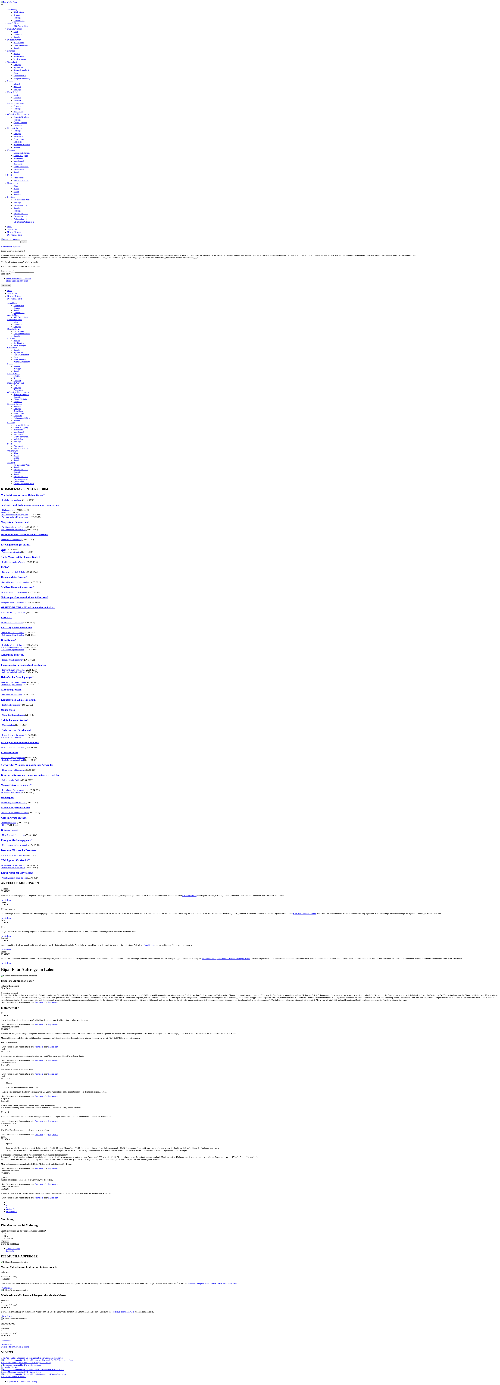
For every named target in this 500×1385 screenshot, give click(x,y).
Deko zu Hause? (9, 830)
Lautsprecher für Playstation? (17, 872)
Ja (5, 1233)
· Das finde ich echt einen (11, 695)
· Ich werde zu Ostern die (11, 792)
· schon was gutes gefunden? (13, 757)
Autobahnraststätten (22, 144)
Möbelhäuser (19, 169)
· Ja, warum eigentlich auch (12, 647)
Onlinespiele (7, 797)
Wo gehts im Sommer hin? (15, 522)
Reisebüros (18, 136)
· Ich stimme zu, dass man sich (13, 865)
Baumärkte (18, 164)
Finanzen (11, 51)
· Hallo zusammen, (9, 510)
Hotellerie (18, 142)
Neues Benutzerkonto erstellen (18, 278)
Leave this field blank (10, 1244)
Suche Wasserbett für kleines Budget (20, 557)
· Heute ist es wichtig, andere (13, 770)
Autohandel (18, 158)
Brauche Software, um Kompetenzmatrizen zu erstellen (30, 775)
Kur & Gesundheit (21, 70)
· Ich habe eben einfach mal (12, 760)
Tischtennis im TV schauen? (16, 730)
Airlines (17, 147)
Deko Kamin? (8, 640)
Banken (17, 53)
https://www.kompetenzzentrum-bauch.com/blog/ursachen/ (226, 958)
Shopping (11, 150)
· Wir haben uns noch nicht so (13, 529)
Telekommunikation (22, 45)
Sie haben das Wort (21, 200)
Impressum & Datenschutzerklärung (22, 1381)
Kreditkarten (19, 56)
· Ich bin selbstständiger (10, 705)
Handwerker (19, 42)
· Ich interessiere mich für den (13, 868)
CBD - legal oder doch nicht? (16, 627)
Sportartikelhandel (21, 180)
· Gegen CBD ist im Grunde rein (14, 602)
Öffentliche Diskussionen (24, 222)
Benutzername (7, 271)
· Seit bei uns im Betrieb (11, 780)
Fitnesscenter (19, 178)
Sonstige (17, 18)
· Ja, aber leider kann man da (13, 855)
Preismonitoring (20, 219)
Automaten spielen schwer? (15, 807)
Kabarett (17, 98)
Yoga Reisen (148, 945)
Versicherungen (20, 59)
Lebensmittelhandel (22, 153)
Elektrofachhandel (21, 167)
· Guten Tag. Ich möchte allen (13, 802)
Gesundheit (12, 62)
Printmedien (18, 111)
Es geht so (8, 1239)
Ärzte (16, 73)
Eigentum (17, 34)
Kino (16, 186)
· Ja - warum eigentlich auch (12, 650)
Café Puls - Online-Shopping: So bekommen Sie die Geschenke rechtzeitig (32, 1358)
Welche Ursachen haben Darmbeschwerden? (24, 534)
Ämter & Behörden (21, 117)
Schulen (17, 15)
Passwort (5, 274)
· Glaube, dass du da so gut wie (14, 878)
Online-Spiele (8, 709)
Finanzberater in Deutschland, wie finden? (23, 665)
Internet (10, 81)
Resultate (10, 1251)
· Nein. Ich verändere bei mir (13, 835)
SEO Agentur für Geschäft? (16, 860)
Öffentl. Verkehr (20, 122)
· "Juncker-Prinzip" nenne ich (13, 612)
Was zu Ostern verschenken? (16, 785)
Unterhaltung (12, 183)
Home (9, 227)
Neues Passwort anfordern (17, 281)
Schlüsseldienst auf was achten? (18, 587)
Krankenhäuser (20, 76)
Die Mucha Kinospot (9, 1367)
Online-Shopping (21, 155)
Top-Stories (12, 229)
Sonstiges (17, 37)
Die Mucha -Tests (14, 235)
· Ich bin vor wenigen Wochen (13, 562)
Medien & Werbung (15, 103)
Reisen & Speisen (14, 128)
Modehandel (19, 161)
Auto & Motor (13, 23)
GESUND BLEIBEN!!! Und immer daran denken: (28, 607)
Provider (17, 87)
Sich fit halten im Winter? (15, 720)
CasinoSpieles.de (189, 895)
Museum (17, 100)
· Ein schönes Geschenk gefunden (15, 790)
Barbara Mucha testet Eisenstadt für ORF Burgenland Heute (26, 1362)
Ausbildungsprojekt (11, 689)
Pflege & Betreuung (22, 78)
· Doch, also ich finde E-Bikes (13, 572)
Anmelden (39, 1002)
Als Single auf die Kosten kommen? (20, 742)
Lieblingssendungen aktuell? (16, 544)
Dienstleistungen (14, 40)
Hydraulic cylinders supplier (304, 913)
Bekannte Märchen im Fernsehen (18, 850)
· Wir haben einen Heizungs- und (14, 515)
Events (16, 191)
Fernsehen (18, 106)
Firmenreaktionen (21, 205)
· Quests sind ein (8, 725)
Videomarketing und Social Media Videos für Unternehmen (212, 1283)
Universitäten (19, 20)
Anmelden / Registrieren (11, 246)
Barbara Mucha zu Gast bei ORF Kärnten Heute (21, 1372)
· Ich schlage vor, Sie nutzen (12, 735)
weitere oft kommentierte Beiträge (15, 1347)
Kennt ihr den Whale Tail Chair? (18, 699)
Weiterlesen (7, 1288)
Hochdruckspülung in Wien (123, 1312)
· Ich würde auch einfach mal (13, 670)
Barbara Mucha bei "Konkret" (13, 1376)
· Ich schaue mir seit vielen (12, 622)
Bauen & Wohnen (14, 29)
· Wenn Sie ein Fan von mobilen (14, 813)
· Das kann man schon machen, (14, 682)
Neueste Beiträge (14, 232)
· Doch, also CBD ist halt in (12, 633)
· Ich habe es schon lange (11, 500)
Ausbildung (12, 9)
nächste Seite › (12, 1209)
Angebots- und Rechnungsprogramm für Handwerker (30, 505)
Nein (6, 1236)
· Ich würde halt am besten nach (14, 592)
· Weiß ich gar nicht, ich (11, 552)
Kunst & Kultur (13, 92)
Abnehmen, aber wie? (12, 654)
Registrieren (53, 1002)
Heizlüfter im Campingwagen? (17, 677)
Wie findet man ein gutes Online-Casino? (23, 495)
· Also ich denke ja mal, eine (12, 747)
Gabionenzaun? (9, 752)
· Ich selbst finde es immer (12, 660)
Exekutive (18, 125)
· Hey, (3, 512)
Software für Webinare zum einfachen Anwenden (27, 765)
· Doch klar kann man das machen (15, 582)
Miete (16, 31)
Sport (9, 175)
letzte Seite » (11, 1211)
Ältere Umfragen (13, 1248)
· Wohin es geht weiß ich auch (13, 527)
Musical (17, 95)
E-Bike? (5, 567)
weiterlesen (6, 900)
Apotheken (18, 67)
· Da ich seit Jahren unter (11, 539)
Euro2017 (6, 617)
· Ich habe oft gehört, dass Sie (13, 645)
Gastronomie (19, 139)
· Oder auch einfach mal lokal (13, 672)
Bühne (16, 189)
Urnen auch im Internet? (14, 577)
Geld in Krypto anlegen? (14, 817)
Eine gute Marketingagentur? (17, 840)
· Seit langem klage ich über (12, 635)
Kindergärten (19, 12)
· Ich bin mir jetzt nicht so (11, 685)
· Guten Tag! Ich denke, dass (13, 715)
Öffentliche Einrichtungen (18, 114)
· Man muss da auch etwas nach (14, 845)
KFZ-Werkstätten (21, 26)
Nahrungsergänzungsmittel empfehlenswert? (24, 597)
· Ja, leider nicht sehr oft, (11, 737)
